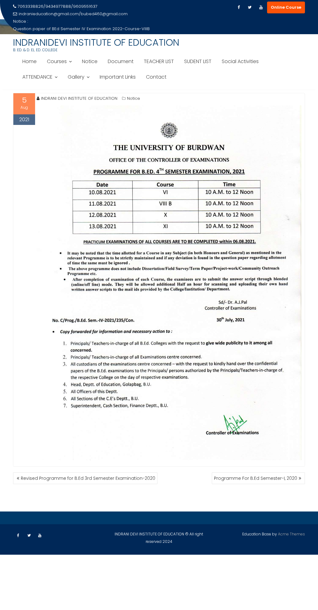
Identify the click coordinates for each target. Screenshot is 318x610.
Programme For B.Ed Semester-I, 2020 (255, 478)
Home (29, 61)
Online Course (286, 7)
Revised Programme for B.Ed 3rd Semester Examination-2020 (88, 478)
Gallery (76, 76)
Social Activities (240, 61)
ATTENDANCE (37, 76)
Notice (90, 61)
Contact (156, 76)
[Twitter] (250, 7)
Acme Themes (291, 534)
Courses (57, 61)
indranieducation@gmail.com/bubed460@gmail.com (73, 14)
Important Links (118, 76)
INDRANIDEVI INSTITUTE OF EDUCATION (96, 42)
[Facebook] (238, 7)
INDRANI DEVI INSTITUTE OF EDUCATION (79, 98)
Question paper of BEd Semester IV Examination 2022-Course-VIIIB (81, 29)
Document (121, 61)
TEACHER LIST (159, 61)
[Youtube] (261, 7)
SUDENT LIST (197, 61)
